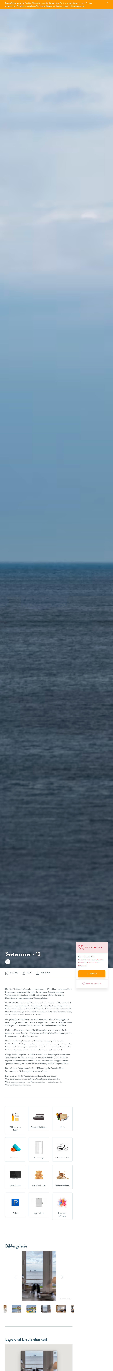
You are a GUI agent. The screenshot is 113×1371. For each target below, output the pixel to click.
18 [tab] (29, 1302)
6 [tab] (27, 1299)
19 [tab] (33, 1302)
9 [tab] (38, 1299)
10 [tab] (42, 1299)
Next (62, 1277)
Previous (15, 1277)
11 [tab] (46, 1299)
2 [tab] (11, 1299)
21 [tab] (40, 1302)
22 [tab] (44, 1302)
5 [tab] (23, 1299)
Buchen (93, 974)
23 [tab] (48, 1302)
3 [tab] (15, 1299)
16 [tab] (66, 1299)
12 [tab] (50, 1299)
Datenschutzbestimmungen (57, 6)
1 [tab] (7, 1299)
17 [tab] (70, 1299)
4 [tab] (19, 1299)
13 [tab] (54, 1299)
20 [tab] (37, 1302)
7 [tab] (31, 1299)
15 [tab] (62, 1299)
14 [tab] (58, 1299)
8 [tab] (35, 1299)
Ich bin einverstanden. (77, 6)
